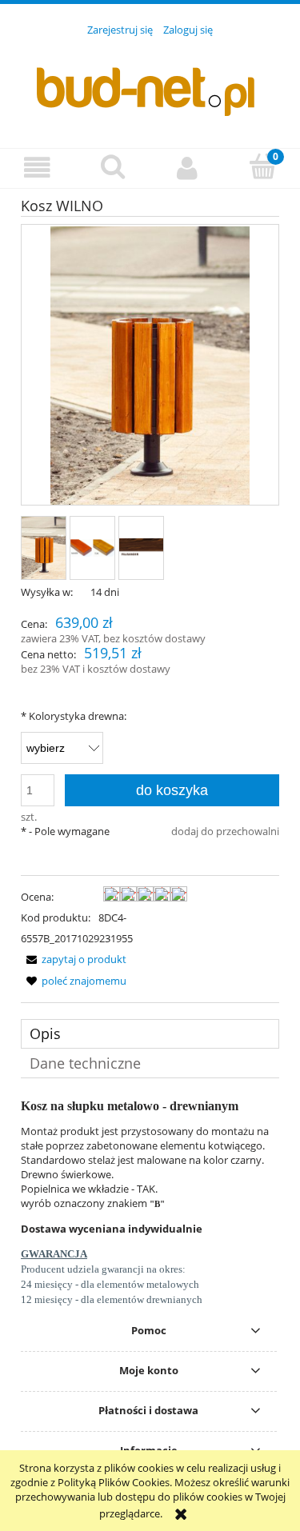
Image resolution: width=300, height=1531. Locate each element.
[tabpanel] (150, 1203)
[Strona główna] (150, 83)
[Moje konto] (188, 167)
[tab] (150, 1034)
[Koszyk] (262, 166)
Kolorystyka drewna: (73, 716)
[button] (37, 167)
